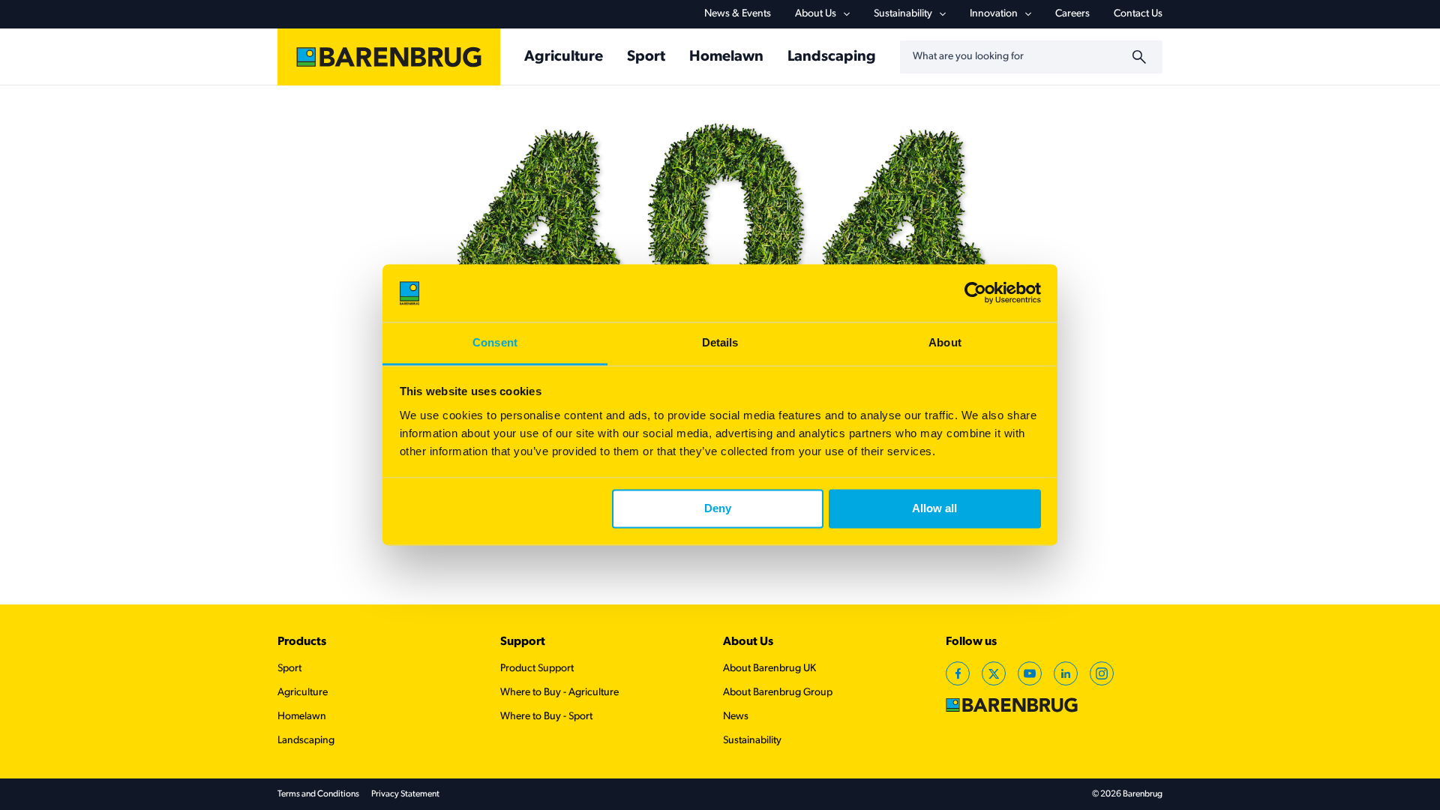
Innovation (994, 14)
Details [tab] (720, 342)
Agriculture (563, 57)
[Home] (389, 57)
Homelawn (726, 57)
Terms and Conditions (318, 794)
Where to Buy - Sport (546, 716)
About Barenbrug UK (769, 668)
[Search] (1141, 57)
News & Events (737, 14)
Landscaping (832, 57)
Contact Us (1138, 14)
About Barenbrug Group (777, 692)
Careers (1072, 14)
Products (302, 642)
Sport (646, 57)
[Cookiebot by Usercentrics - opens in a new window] (975, 293)
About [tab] (945, 342)
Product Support (537, 668)
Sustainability (903, 14)
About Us (748, 642)
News (735, 716)
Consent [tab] (495, 342)
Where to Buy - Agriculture (559, 692)
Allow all (934, 508)
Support (522, 642)
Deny (717, 508)
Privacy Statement (405, 794)
